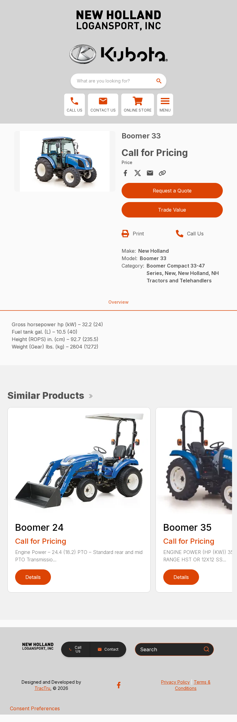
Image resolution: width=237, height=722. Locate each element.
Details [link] (33, 577)
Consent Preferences (35, 708)
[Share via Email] (150, 173)
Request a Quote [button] (172, 191)
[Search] (206, 649)
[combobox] (118, 81)
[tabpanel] (64, 162)
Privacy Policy (175, 682)
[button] (74, 104)
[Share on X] (137, 173)
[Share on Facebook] (125, 173)
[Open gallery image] (64, 161)
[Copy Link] (162, 173)
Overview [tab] (118, 302)
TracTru (42, 688)
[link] (137, 104)
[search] (159, 81)
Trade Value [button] (172, 210)
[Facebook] (119, 685)
